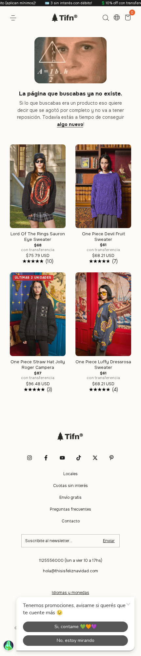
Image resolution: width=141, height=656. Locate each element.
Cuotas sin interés (70, 485)
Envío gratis (70, 497)
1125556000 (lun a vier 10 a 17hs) (70, 560)
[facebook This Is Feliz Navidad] (46, 457)
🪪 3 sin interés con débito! (60, 3)
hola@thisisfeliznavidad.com (70, 571)
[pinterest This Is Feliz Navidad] (111, 457)
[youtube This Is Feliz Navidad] (62, 457)
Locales (70, 473)
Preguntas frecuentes (70, 509)
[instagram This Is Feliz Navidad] (29, 457)
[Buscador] (105, 18)
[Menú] (14, 18)
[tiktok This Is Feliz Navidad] (78, 457)
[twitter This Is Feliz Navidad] (95, 457)
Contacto (71, 521)
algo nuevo (70, 124)
